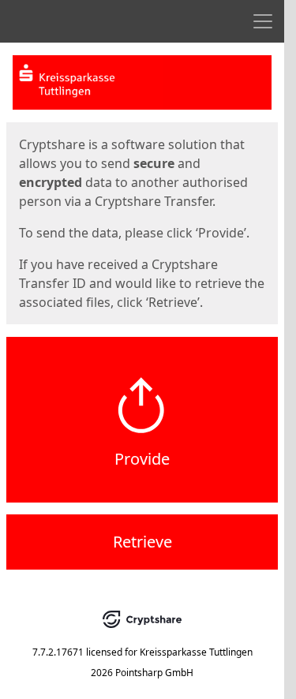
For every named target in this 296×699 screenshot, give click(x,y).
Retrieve (142, 541)
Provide (142, 458)
